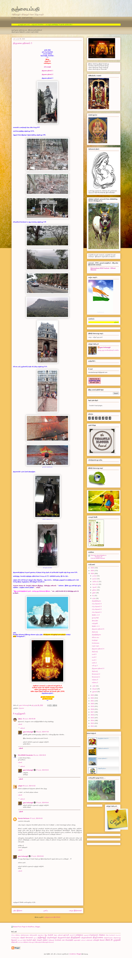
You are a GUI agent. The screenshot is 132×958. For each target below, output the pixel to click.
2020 (92, 703)
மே (93, 595)
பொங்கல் (58, 940)
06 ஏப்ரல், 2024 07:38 (42, 732)
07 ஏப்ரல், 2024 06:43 (42, 770)
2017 (92, 712)
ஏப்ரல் (94, 598)
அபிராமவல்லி (33, 935)
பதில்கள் (22, 728)
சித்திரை (102, 935)
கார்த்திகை (79, 935)
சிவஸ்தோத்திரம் (15, 937)
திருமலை (21, 708)
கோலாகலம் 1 (96, 677)
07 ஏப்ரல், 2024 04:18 (36, 818)
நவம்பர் (94, 579)
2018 (92, 709)
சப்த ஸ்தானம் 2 (96, 609)
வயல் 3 (94, 654)
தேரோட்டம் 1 (96, 626)
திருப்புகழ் (95, 632)
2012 (92, 726)
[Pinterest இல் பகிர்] (56, 705)
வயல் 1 (94, 660)
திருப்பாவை (98, 937)
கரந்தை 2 (95, 682)
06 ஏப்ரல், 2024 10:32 (29, 786)
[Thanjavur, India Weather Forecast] (97, 557)
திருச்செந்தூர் (52, 937)
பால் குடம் (95, 665)
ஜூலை (94, 590)
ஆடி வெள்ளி (48, 935)
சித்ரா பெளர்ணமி (110, 935)
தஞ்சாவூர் (42, 937)
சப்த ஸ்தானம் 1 (96, 612)
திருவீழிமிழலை (96, 601)
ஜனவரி (94, 691)
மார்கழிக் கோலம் (99, 940)
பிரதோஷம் (51, 940)
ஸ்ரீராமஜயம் (32, 942)
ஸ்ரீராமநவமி (38, 942)
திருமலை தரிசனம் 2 (47, 74)
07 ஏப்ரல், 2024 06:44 (42, 802)
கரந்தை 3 (95, 679)
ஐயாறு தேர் (95, 617)
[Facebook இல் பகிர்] (54, 705)
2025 (92, 570)
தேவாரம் (14, 940)
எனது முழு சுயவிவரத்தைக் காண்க (108, 350)
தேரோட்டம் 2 (96, 615)
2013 (92, 723)
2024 (92, 573)
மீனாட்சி (109, 940)
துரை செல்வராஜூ (28, 732)
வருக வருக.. (96, 646)
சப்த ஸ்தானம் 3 (96, 606)
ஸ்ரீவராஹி (45, 942)
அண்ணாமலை (25, 935)
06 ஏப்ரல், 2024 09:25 (39, 755)
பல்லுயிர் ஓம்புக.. (102, 768)
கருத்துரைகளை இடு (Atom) (52, 917)
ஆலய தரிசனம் (58, 935)
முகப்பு (46, 910)
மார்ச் (94, 686)
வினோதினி (20, 942)
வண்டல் (94, 663)
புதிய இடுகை (17, 910)
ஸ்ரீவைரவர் (51, 942)
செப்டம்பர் (95, 584)
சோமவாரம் (29, 937)
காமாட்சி (72, 935)
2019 (92, 706)
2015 (92, 717)
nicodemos (72, 954)
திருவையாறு (117, 937)
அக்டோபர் (95, 581)
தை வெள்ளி (27, 940)
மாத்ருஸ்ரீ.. (95, 623)
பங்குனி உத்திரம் (42, 940)
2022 (92, 698)
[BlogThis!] (50, 705)
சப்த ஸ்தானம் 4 (96, 603)
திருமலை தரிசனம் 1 (47, 70)
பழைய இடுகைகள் (75, 910)
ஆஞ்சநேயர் (41, 935)
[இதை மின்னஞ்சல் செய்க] (48, 705)
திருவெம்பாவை (108, 937)
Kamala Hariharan (23, 818)
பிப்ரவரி (94, 689)
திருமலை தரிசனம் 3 (98, 668)
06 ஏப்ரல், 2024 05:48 (29, 719)
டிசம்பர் (94, 576)
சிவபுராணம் (118, 935)
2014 (92, 720)
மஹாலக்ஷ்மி (77, 940)
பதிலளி (20, 724)
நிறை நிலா (95, 620)
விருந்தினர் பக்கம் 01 (103, 738)
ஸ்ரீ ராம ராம (95, 637)
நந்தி (34, 940)
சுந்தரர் (22, 937)
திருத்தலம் (75, 937)
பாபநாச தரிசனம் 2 (102, 758)
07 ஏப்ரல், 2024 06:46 (37, 856)
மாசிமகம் (83, 940)
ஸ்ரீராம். (20, 719)
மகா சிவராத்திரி (67, 940)
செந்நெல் (95, 640)
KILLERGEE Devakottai (25, 755)
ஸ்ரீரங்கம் (25, 942)
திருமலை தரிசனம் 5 (98, 629)
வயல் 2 (94, 657)
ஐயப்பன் (66, 935)
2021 (92, 701)
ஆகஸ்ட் (94, 587)
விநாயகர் (14, 942)
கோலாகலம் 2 (96, 674)
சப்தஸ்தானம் (93, 935)
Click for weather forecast (98, 558)
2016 (92, 715)
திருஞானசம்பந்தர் (64, 937)
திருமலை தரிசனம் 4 (98, 649)
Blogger (79, 954)
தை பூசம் (20, 940)
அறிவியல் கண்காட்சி (103, 748)
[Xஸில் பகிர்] (52, 705)
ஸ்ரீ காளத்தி (47, 67)
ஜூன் (94, 593)
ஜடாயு (35, 937)
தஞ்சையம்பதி (25, 8)
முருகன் (117, 940)
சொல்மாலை (95, 643)
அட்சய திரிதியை (15, 935)
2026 (92, 568)
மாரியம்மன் (89, 940)
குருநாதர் (86, 935)
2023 (92, 695)
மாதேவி (20, 786)
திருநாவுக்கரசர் (86, 937)
